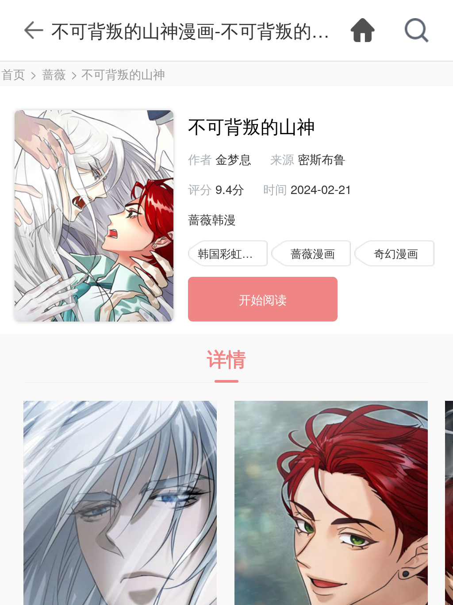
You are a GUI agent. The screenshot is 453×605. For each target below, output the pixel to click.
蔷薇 (54, 73)
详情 (226, 358)
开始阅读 (263, 299)
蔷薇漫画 (313, 253)
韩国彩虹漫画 (231, 253)
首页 (13, 73)
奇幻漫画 (396, 253)
